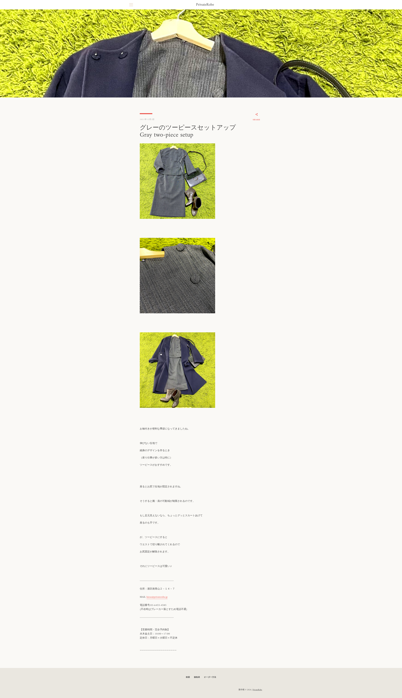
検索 (188, 677)
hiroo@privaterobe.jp (157, 597)
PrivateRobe (205, 5)
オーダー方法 (210, 677)
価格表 (197, 677)
